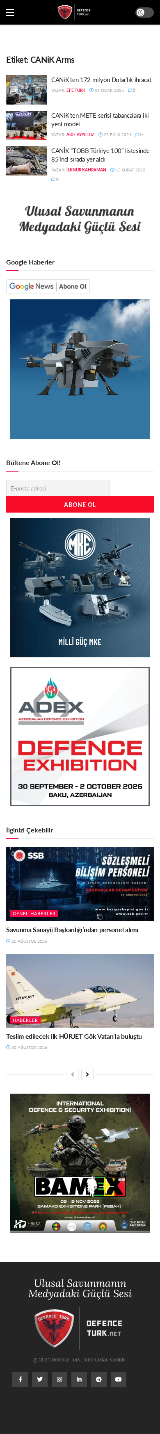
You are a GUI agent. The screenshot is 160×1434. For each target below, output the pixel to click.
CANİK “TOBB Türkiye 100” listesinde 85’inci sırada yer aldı (100, 154)
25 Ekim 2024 (117, 134)
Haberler (25, 1020)
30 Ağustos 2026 (28, 1047)
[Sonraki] (87, 1074)
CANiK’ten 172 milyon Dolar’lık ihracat (101, 79)
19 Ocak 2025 (109, 90)
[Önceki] (72, 1074)
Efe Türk (75, 90)
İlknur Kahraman (86, 170)
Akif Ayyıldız (80, 134)
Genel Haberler (34, 913)
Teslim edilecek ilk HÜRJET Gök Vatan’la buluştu (74, 1036)
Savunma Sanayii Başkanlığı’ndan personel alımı (72, 929)
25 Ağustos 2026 (28, 941)
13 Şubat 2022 (129, 170)
